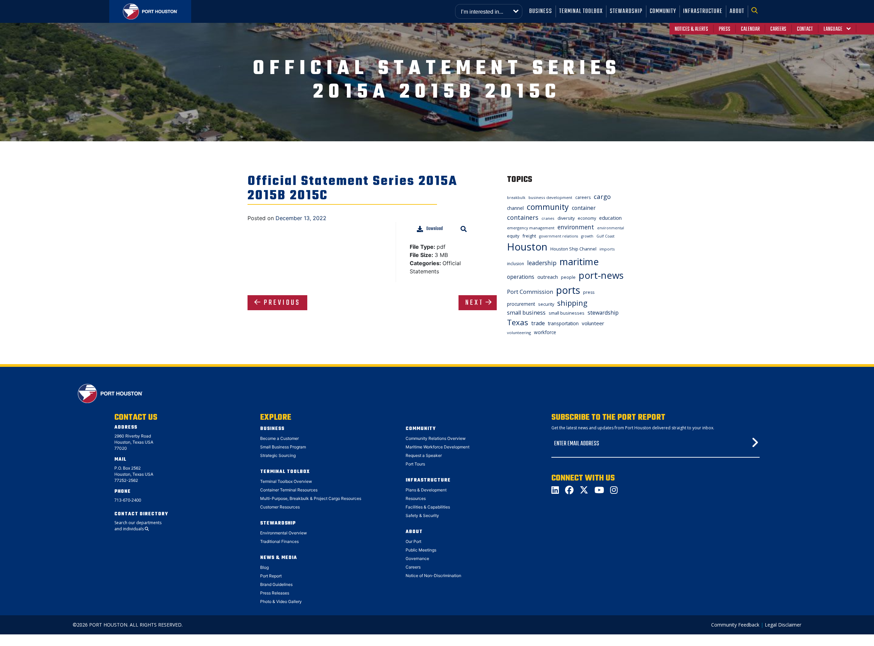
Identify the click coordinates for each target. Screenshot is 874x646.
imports (607, 249)
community (548, 206)
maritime (579, 261)
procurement (521, 304)
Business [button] (540, 11)
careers (583, 197)
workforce (545, 332)
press (588, 292)
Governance (417, 558)
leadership (541, 263)
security (546, 304)
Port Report (271, 575)
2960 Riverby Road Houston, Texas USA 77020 (133, 442)
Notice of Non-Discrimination (433, 575)
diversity (566, 218)
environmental (610, 228)
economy (587, 218)
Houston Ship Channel (573, 249)
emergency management (530, 227)
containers (522, 217)
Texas (517, 322)
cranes (547, 218)
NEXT (474, 302)
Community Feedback (735, 624)
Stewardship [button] (626, 11)
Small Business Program (283, 446)
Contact (805, 29)
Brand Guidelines (276, 584)
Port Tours (415, 463)
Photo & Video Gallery (281, 601)
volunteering (519, 332)
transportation (563, 323)
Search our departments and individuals (137, 526)
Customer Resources (280, 506)
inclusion (515, 264)
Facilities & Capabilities (428, 506)
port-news (601, 275)
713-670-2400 (127, 500)
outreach (547, 276)
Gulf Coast (605, 236)
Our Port (413, 541)
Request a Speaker (424, 455)
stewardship (603, 312)
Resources (416, 498)
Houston (527, 247)
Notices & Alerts (691, 29)
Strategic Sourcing (278, 455)
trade (538, 323)
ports (568, 290)
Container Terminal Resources (289, 489)
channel (515, 208)
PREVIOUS (282, 302)
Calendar (750, 29)
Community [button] (663, 11)
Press (724, 29)
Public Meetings (421, 549)
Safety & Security (422, 515)
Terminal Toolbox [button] (581, 11)
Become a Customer (279, 438)
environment (576, 227)
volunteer (593, 323)
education (610, 217)
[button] (756, 11)
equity (513, 236)
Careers (778, 29)
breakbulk (516, 197)
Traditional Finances (279, 541)
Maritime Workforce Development (437, 446)
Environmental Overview (283, 532)
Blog (264, 567)
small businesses (566, 313)
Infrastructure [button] (702, 11)
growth (587, 236)
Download (434, 229)
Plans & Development (426, 489)
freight (529, 236)
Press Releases (274, 592)
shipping (572, 303)
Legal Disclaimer (783, 624)
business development (550, 197)
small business (526, 312)
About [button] (737, 11)
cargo (602, 196)
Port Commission (530, 292)
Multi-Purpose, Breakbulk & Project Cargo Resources (310, 498)
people (568, 277)
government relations (558, 236)
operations (520, 277)
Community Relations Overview (436, 438)
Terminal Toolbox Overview (286, 481)
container (584, 208)
